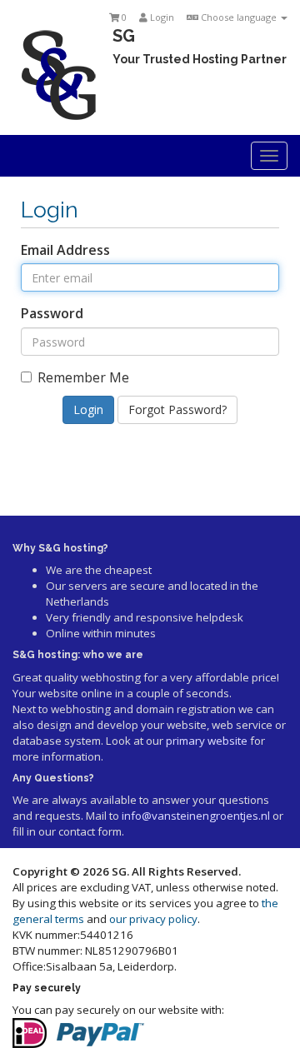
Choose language (238, 17)
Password (52, 313)
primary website (207, 740)
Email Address (65, 250)
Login (161, 17)
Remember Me (83, 377)
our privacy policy (153, 918)
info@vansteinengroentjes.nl (196, 815)
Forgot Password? (177, 409)
